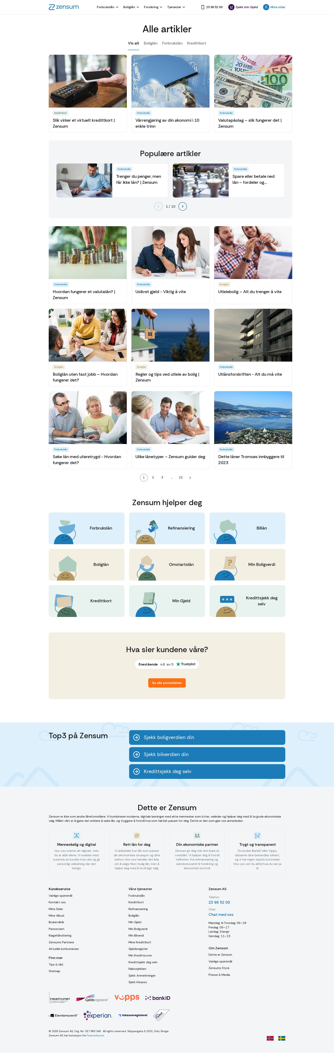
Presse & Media (219, 975)
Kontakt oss (57, 902)
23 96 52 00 (219, 902)
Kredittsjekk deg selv (143, 962)
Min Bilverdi (136, 935)
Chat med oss (221, 914)
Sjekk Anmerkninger (142, 975)
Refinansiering (138, 909)
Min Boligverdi (138, 929)
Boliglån (134, 916)
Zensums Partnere (61, 942)
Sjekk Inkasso (138, 982)
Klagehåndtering (60, 935)
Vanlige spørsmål (60, 896)
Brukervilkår (56, 922)
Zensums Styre (219, 968)
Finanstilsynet (95, 1035)
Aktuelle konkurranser (64, 949)
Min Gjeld (135, 922)
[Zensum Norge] (270, 1038)
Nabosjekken (137, 969)
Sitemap (54, 971)
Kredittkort (136, 902)
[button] (108, 7)
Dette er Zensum (220, 955)
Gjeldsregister (138, 949)
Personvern (56, 929)
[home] (64, 7)
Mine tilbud (56, 916)
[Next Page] (190, 478)
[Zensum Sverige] (281, 1038)
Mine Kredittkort (140, 942)
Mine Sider (56, 909)
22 (181, 477)
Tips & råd (56, 964)
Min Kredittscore (140, 955)
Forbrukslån (137, 896)
